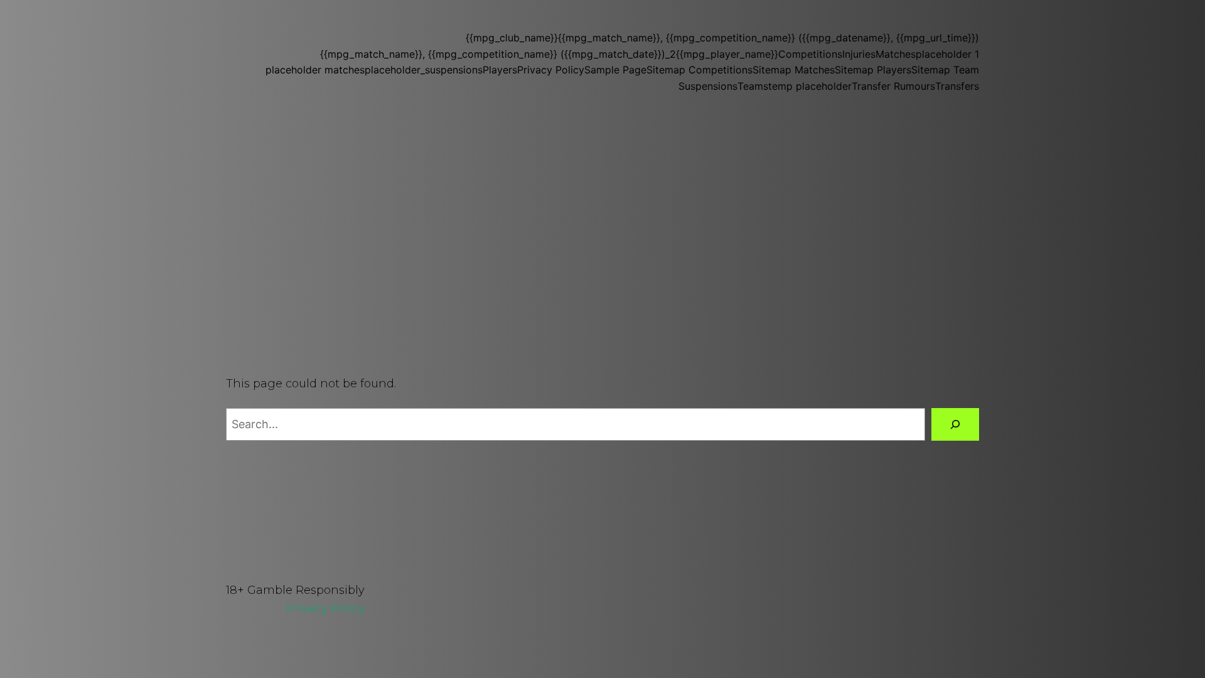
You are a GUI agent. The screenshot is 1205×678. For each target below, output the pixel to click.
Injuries (859, 54)
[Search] (955, 424)
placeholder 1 (947, 54)
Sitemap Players (873, 69)
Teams (752, 86)
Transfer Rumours (893, 86)
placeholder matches (315, 69)
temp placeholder (810, 86)
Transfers (957, 86)
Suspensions (707, 86)
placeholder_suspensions (424, 69)
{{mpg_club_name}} (512, 37)
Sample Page (615, 69)
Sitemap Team (945, 69)
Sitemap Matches (793, 69)
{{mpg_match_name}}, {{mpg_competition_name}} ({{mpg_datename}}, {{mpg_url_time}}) (768, 37)
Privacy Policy (550, 69)
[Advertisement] (602, 212)
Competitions (810, 54)
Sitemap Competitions (699, 69)
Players (500, 69)
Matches (896, 54)
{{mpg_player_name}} (727, 54)
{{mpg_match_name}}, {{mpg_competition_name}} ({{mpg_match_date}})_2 (498, 54)
